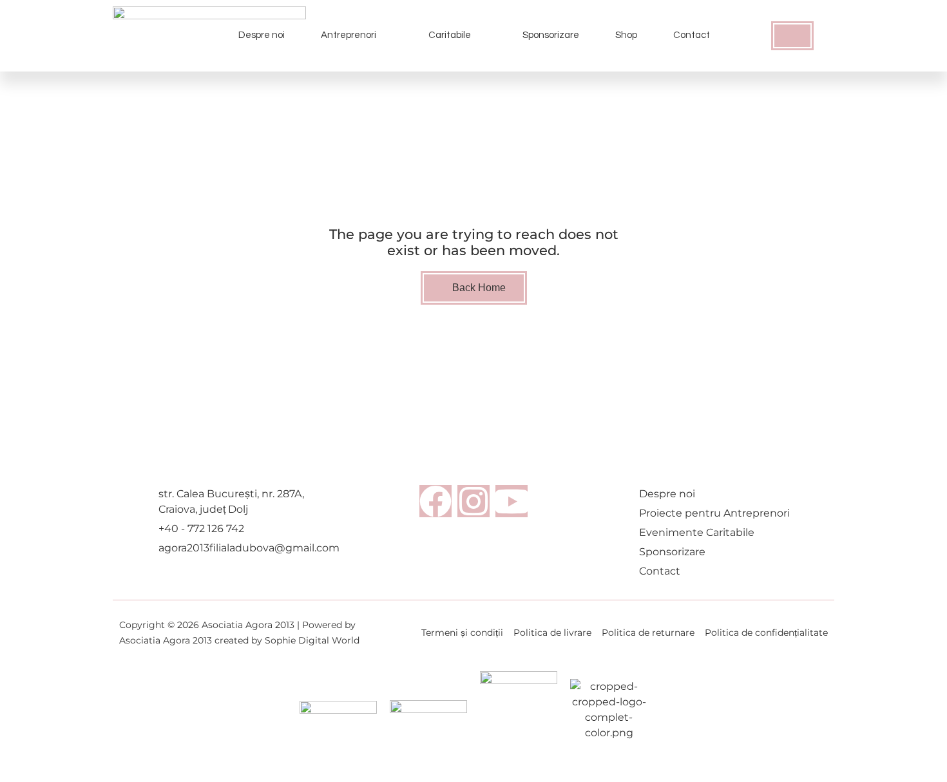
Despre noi (261, 35)
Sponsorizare (550, 35)
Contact (691, 35)
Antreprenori (348, 35)
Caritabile (449, 35)
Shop (626, 35)
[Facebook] (435, 501)
